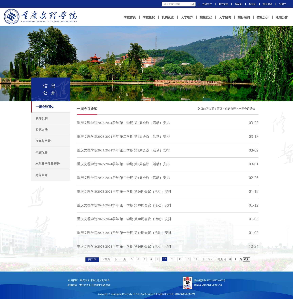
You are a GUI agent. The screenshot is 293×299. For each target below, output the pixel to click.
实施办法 (41, 129)
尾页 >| (222, 259)
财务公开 (41, 175)
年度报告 (41, 152)
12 (180, 259)
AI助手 (282, 4)
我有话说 (267, 4)
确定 (246, 259)
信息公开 (230, 108)
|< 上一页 (120, 259)
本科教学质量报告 (47, 163)
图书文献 (223, 4)
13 (188, 259)
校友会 (238, 4)
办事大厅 (207, 4)
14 (195, 259)
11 (172, 259)
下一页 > (207, 259)
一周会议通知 (45, 107)
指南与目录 (43, 141)
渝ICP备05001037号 (212, 285)
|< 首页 (106, 259)
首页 (219, 108)
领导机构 (41, 118)
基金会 (252, 4)
